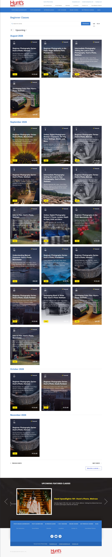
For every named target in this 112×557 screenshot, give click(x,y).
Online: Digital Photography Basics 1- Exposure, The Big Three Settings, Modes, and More (55, 137)
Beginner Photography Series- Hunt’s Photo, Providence (55, 256)
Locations (75, 5)
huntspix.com (99, 2)
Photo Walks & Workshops (19, 10)
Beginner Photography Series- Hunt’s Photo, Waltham (24, 175)
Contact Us (85, 5)
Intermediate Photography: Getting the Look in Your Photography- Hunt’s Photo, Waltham (86, 51)
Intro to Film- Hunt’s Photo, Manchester (23, 336)
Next (105, 501)
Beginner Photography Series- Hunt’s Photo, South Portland (24, 296)
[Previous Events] (11, 30)
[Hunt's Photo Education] (17, 6)
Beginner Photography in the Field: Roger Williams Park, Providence (55, 50)
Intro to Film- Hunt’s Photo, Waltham (23, 216)
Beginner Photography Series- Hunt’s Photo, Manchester (24, 135)
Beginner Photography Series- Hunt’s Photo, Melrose (87, 135)
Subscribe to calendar (92, 468)
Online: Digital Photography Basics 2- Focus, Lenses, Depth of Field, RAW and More (56, 217)
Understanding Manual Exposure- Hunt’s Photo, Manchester (22, 257)
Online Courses (74, 10)
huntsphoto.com (76, 2)
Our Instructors (48, 5)
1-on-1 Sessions (62, 10)
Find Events (86, 23)
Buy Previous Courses (88, 10)
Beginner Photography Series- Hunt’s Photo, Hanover (24, 49)
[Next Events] (13, 30)
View (15, 74)
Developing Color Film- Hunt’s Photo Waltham (24, 89)
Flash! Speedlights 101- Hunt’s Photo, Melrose (70, 498)
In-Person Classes (49, 10)
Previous (6, 501)
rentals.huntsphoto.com (87, 2)
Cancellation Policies (96, 5)
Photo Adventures (35, 10)
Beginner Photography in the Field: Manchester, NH (86, 216)
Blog (99, 10)
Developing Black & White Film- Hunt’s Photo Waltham (55, 296)
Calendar (67, 5)
